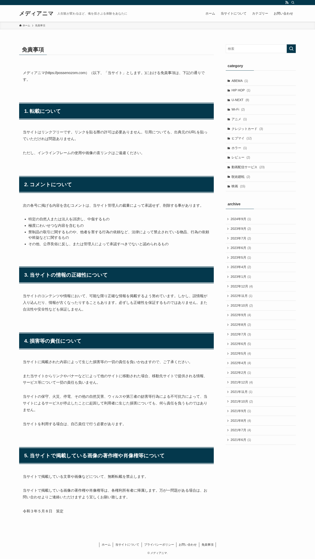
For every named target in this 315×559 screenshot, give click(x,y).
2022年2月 (241, 372)
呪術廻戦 (241, 177)
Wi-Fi (238, 109)
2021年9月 (241, 411)
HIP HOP (241, 90)
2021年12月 (242, 382)
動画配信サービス (248, 167)
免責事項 (208, 544)
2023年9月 (241, 228)
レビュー (241, 157)
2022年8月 (241, 324)
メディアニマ (36, 13)
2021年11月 (241, 392)
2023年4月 (241, 267)
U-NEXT (240, 100)
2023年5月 (241, 257)
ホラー (239, 148)
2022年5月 (241, 353)
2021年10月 (242, 401)
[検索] (293, 2)
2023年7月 (241, 238)
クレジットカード (247, 129)
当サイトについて (127, 544)
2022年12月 (242, 286)
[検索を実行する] (291, 48)
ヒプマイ (242, 138)
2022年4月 (241, 363)
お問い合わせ (188, 544)
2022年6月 (241, 344)
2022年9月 (241, 315)
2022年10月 (242, 305)
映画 (238, 186)
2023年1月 (241, 276)
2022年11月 (241, 296)
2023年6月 (241, 248)
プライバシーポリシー (159, 544)
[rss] (287, 2)
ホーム (106, 544)
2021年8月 (241, 420)
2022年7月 (241, 334)
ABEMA (240, 81)
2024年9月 (241, 219)
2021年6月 (241, 440)
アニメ (239, 119)
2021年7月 (241, 430)
